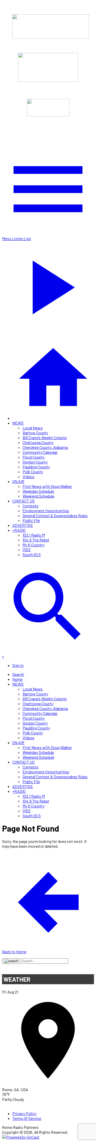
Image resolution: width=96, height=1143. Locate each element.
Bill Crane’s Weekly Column (45, 437)
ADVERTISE (22, 525)
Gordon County (35, 461)
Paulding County (36, 466)
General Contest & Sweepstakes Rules (55, 515)
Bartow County (35, 432)
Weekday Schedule (38, 491)
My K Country (34, 544)
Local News (33, 427)
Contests (30, 505)
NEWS (18, 422)
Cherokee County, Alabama (45, 447)
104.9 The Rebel (36, 539)
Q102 (26, 549)
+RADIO (19, 530)
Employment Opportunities (46, 510)
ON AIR (18, 481)
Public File (31, 520)
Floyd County (34, 457)
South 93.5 (32, 554)
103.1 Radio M (34, 535)
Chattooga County (38, 442)
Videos (28, 476)
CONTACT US (23, 500)
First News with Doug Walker (47, 486)
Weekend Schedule (38, 496)
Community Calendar (40, 452)
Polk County (33, 471)
